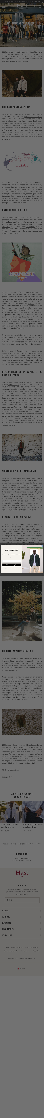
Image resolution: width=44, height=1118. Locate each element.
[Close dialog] (42, 546)
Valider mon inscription (11, 565)
